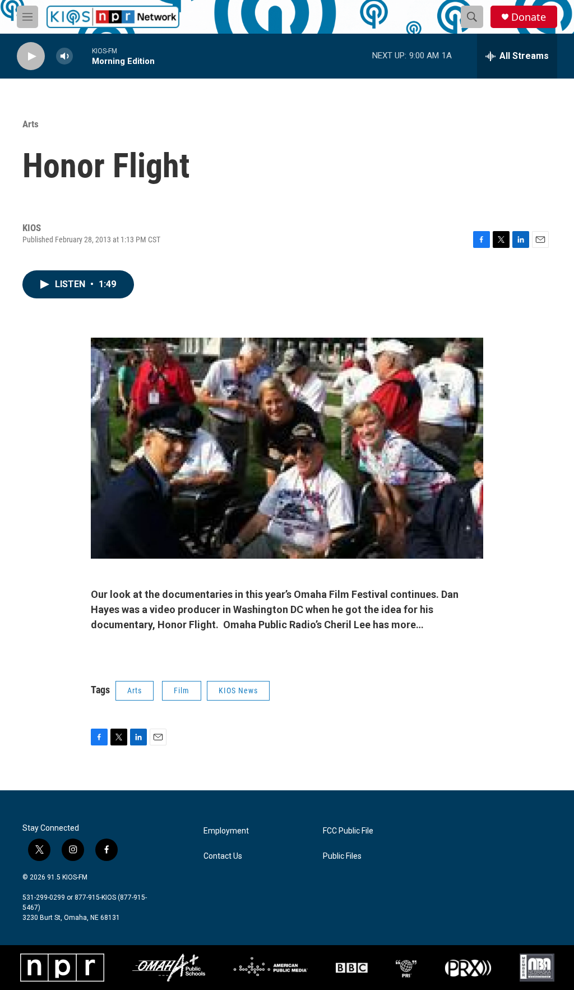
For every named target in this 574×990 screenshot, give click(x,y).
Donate (528, 17)
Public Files (342, 856)
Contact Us (222, 856)
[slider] (82, 56)
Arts (30, 124)
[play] (31, 56)
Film (181, 690)
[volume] (64, 56)
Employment (226, 831)
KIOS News (238, 690)
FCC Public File (348, 831)
